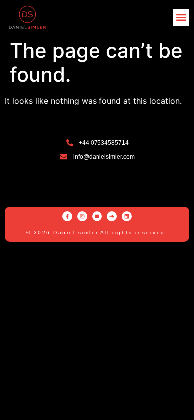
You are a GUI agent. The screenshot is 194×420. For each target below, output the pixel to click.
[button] (181, 17)
